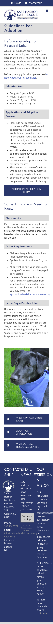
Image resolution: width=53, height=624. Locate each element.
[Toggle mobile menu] (47, 10)
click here (42, 613)
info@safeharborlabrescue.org (20, 533)
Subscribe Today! (27, 517)
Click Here (9, 536)
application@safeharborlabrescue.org (30, 294)
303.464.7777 (11, 526)
